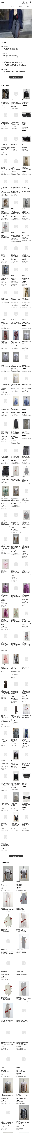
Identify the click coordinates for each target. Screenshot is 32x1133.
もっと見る (15, 77)
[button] (23, 3)
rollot (2, 2)
